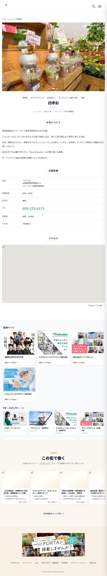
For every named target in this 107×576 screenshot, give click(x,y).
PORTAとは (15, 563)
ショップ (11, 19)
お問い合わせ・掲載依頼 (49, 563)
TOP (4, 19)
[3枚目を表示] (53, 88)
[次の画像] (100, 56)
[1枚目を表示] (48, 88)
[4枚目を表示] (56, 88)
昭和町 (25, 98)
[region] (53, 56)
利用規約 (65, 563)
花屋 (82, 98)
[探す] (93, 6)
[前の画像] (6, 56)
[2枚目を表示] (50, 88)
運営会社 (93, 563)
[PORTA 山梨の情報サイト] (13, 6)
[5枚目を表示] (58, 88)
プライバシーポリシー (79, 563)
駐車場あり (51, 98)
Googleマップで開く (95, 305)
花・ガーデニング (37, 98)
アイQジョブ (44, 463)
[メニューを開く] (100, 6)
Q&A (36, 563)
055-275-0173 (33, 208)
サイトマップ (27, 563)
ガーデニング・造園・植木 (68, 98)
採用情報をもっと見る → (53, 513)
